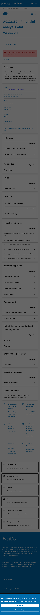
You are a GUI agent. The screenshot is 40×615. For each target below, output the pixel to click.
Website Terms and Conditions (27, 602)
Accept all (20, 605)
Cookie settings (20, 610)
